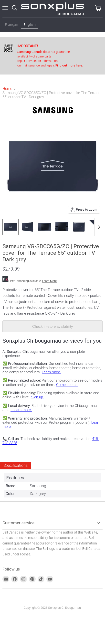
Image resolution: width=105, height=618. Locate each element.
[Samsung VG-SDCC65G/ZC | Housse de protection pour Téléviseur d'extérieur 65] (10, 227)
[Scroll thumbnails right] (98, 227)
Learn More (49, 281)
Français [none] (12, 24)
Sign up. (37, 397)
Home (7, 89)
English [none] (29, 24)
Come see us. (67, 385)
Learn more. (51, 372)
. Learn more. (21, 410)
